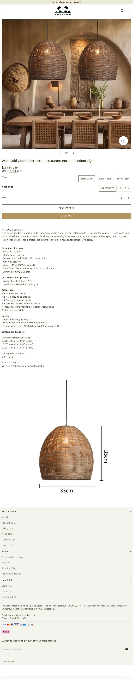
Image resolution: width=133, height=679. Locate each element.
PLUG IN (124, 188)
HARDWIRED (107, 188)
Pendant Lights (9, 522)
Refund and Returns (11, 573)
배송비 (13, 170)
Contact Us (7, 585)
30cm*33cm (87, 178)
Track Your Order (10, 596)
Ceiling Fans (7, 544)
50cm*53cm (123, 178)
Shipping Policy (9, 568)
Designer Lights (9, 539)
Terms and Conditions (12, 557)
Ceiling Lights (8, 528)
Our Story (6, 591)
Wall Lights (7, 533)
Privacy (5, 562)
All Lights (6, 517)
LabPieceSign (12, 661)
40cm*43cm (105, 178)
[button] (3, 11)
